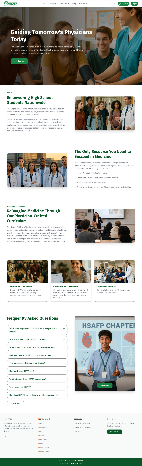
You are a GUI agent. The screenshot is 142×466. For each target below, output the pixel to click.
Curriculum (52, 4)
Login (134, 4)
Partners (41, 435)
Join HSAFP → (115, 432)
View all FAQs (15, 403)
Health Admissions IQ (75, 463)
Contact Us (77, 432)
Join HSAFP (123, 4)
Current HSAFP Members (82, 428)
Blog (74, 4)
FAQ (40, 432)
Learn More (105, 385)
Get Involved (83, 4)
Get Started (19, 61)
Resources (42, 439)
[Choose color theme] (114, 3)
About (43, 4)
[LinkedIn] (6, 436)
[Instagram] (10, 436)
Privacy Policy (43, 447)
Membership (64, 4)
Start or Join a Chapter (81, 424)
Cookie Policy (43, 451)
